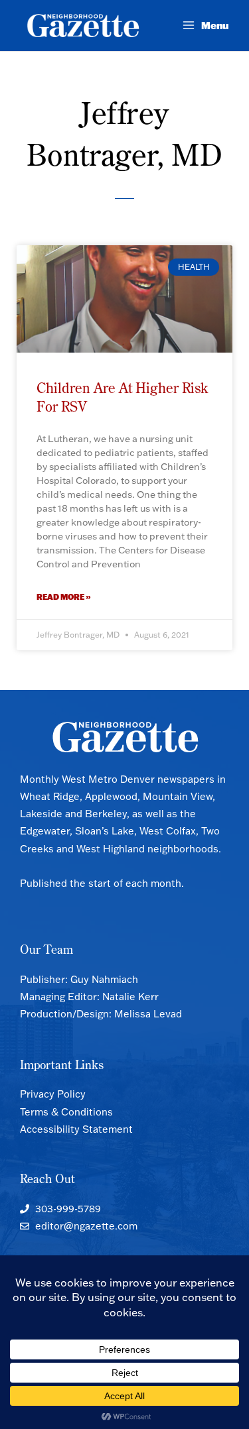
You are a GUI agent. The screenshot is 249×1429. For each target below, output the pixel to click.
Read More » (64, 597)
